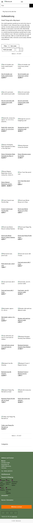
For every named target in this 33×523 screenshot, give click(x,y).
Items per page (7, 49)
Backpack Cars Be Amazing (6, 372)
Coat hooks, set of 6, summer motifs (23, 291)
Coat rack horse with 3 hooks (7, 291)
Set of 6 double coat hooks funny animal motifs (23, 75)
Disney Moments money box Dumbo (24, 155)
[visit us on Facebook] (3, 512)
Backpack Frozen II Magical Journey (23, 372)
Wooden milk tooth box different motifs (24, 319)
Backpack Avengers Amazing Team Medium (24, 346)
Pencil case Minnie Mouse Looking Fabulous (8, 236)
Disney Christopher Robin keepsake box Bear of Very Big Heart (8, 155)
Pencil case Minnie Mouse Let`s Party (23, 209)
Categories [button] (4, 444)
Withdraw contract (16, 506)
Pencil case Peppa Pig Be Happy (25, 236)
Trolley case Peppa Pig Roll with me (7, 426)
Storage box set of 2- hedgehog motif (23, 128)
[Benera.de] (8, 1)
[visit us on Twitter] (7, 512)
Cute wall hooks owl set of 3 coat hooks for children (7, 346)
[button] (27, 2)
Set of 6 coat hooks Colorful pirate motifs (23, 101)
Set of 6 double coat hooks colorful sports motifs (6, 75)
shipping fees (14, 516)
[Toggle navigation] (2, 1)
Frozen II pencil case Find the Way (7, 209)
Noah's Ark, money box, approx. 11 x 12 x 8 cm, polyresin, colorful (7, 128)
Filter (5, 46)
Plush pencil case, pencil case (7, 264)
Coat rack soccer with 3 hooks (24, 263)
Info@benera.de (5, 474)
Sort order (13, 46)
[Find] (31, 5)
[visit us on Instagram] (15, 512)
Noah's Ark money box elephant (24, 399)
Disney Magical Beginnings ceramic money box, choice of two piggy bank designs (8, 183)
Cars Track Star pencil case (24, 181)
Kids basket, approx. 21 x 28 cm (8, 318)
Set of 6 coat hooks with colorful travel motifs (7, 101)
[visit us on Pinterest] (11, 512)
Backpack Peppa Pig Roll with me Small (8, 399)
